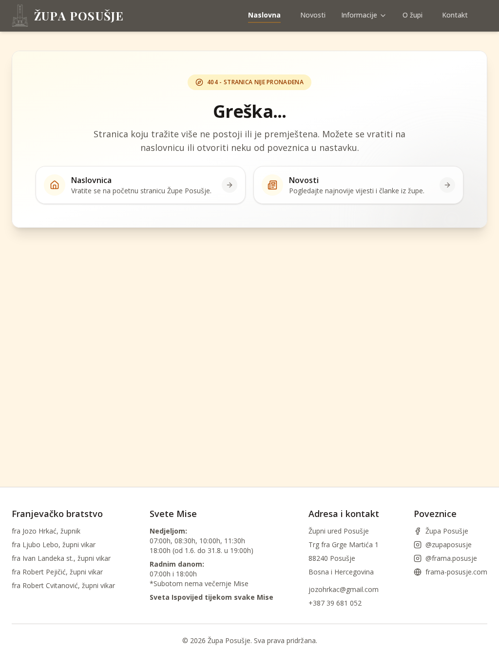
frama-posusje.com (456, 571)
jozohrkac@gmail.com (343, 589)
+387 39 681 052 (335, 603)
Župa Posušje (446, 531)
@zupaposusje (448, 544)
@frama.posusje (451, 558)
